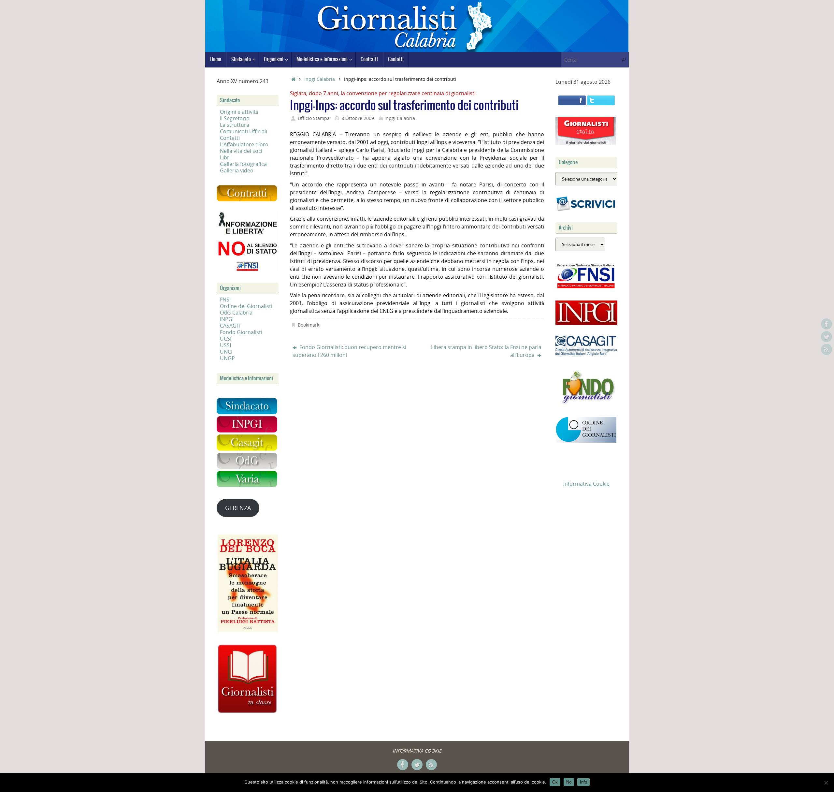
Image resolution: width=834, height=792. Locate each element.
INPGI (227, 319)
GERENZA (238, 508)
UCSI (225, 338)
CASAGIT (230, 325)
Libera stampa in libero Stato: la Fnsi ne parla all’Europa (486, 351)
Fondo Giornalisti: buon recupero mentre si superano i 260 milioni (349, 351)
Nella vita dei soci (241, 150)
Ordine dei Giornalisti (246, 306)
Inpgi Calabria (319, 79)
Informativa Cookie (586, 483)
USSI (225, 345)
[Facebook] (826, 324)
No (568, 782)
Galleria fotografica (243, 164)
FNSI (225, 299)
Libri (225, 157)
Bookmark (308, 325)
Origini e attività (239, 111)
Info (583, 782)
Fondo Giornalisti (241, 332)
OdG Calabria (236, 312)
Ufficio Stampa (314, 118)
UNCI (226, 351)
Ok (555, 782)
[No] (826, 782)
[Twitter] (826, 336)
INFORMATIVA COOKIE (417, 751)
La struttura (234, 124)
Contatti (230, 137)
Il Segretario (235, 118)
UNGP (227, 358)
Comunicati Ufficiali (243, 131)
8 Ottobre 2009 (357, 118)
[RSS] (826, 349)
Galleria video (236, 170)
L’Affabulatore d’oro (244, 144)
